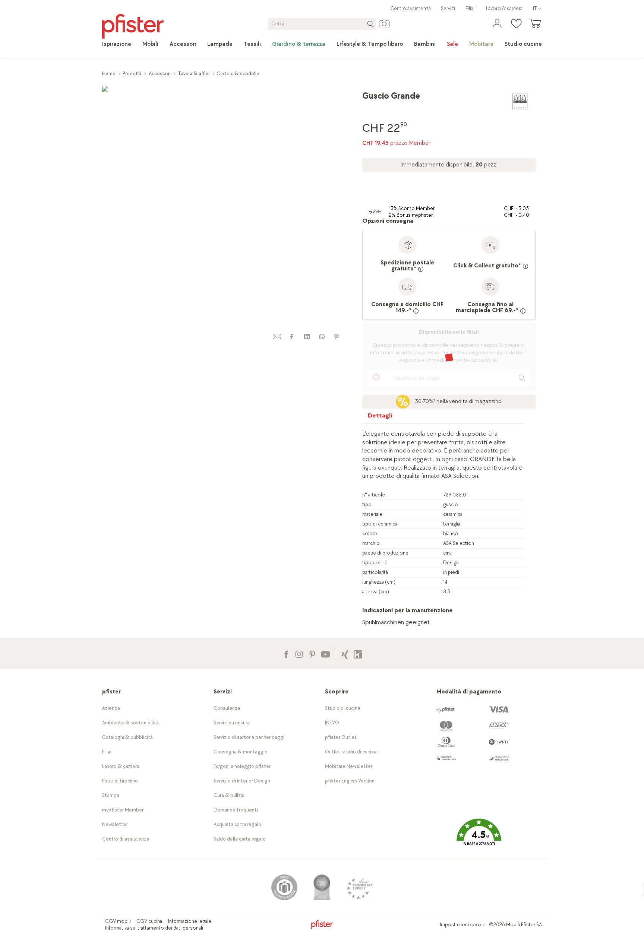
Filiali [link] (470, 8)
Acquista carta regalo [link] (237, 824)
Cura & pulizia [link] (229, 795)
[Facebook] (286, 653)
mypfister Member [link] (122, 810)
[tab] (380, 417)
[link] (116, 44)
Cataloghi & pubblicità (127, 737)
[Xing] (344, 653)
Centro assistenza (410, 8)
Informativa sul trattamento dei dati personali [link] (154, 928)
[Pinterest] (312, 653)
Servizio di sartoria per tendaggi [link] (249, 737)
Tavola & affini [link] (193, 73)
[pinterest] (336, 336)
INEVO (332, 723)
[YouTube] (325, 653)
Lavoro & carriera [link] (504, 8)
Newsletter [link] (115, 824)
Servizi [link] (448, 8)
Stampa (110, 795)
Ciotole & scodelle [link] (238, 73)
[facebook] (291, 336)
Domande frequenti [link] (236, 810)
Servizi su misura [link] (232, 723)
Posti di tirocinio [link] (120, 781)
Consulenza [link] (227, 708)
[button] (479, 837)
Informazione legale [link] (189, 921)
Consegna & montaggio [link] (241, 752)
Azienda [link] (111, 708)
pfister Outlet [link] (341, 737)
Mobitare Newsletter (348, 766)
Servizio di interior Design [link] (242, 781)
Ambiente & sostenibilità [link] (130, 723)
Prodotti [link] (132, 73)
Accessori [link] (160, 73)
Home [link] (109, 73)
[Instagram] (299, 653)
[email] (276, 336)
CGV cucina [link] (149, 921)
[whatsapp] (321, 336)
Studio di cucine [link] (342, 708)
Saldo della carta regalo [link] (240, 839)
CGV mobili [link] (118, 921)
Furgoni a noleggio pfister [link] (242, 766)
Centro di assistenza (125, 839)
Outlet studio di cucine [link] (351, 752)
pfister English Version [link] (350, 781)
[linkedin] (306, 336)
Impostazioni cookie (463, 924)
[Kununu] (357, 653)
